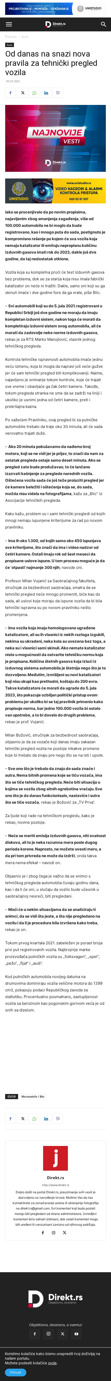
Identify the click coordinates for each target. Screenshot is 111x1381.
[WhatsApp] (34, 93)
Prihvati (15, 1372)
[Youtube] (76, 1334)
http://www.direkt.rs (55, 1185)
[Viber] (58, 93)
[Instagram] (55, 1233)
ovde (52, 1363)
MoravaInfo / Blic (32, 1096)
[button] (9, 24)
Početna (11, 36)
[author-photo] (55, 1170)
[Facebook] (10, 93)
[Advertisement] (55, 1052)
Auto (25, 36)
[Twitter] (22, 93)
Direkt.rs (55, 1177)
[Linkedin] (46, 93)
